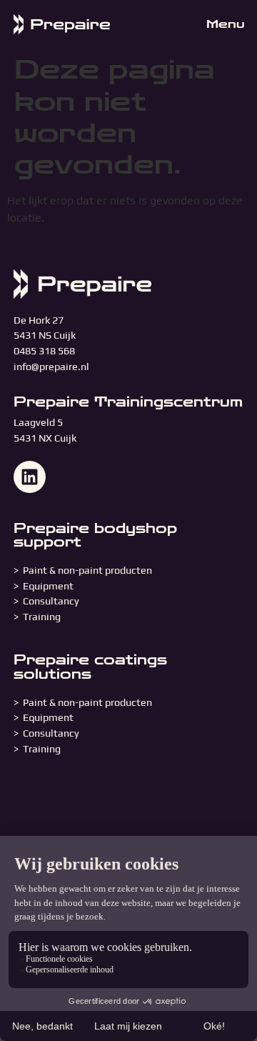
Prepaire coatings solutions (90, 667)
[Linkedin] (30, 477)
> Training (37, 616)
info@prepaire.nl (51, 366)
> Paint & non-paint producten (83, 570)
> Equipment (45, 586)
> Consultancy (46, 601)
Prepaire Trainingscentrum (128, 402)
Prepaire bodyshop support (95, 535)
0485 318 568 (44, 351)
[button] (221, 24)
